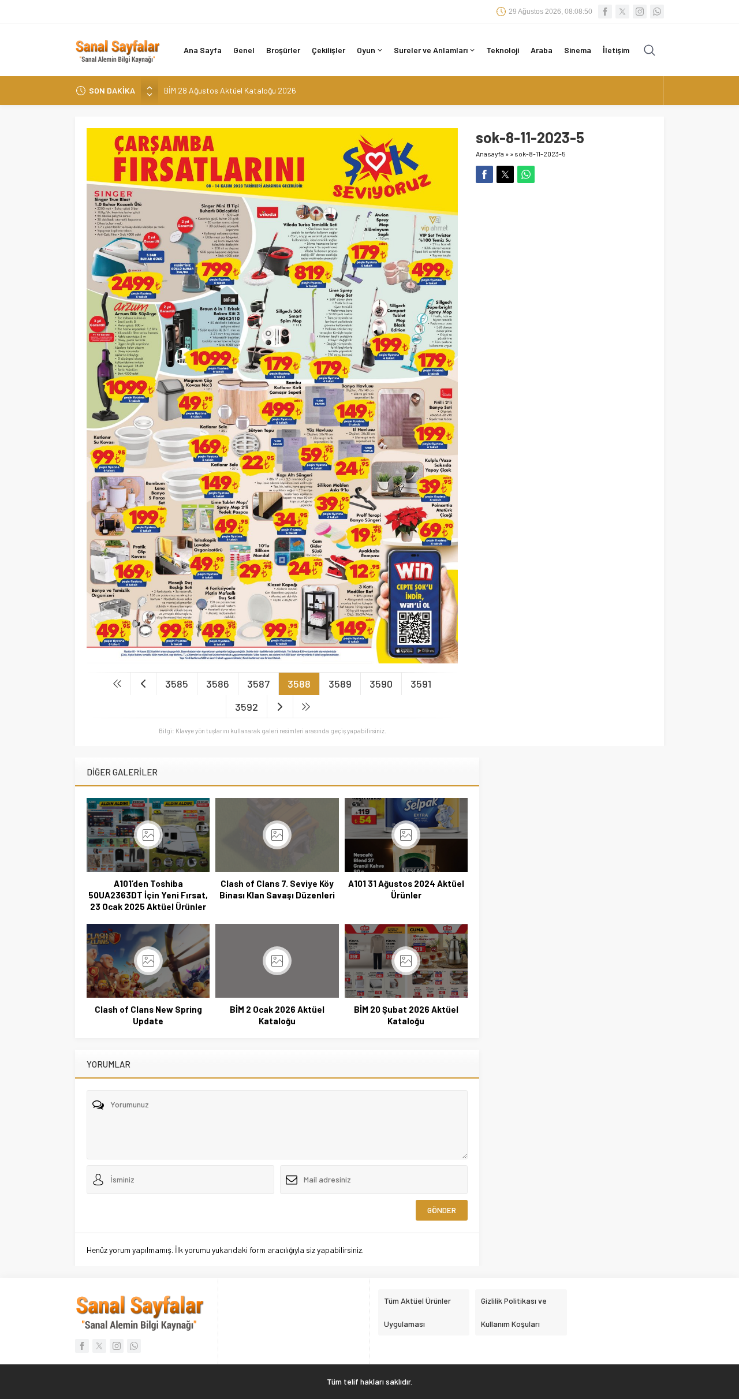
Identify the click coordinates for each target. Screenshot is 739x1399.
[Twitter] (622, 11)
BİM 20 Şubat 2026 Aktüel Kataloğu (406, 1015)
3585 (176, 683)
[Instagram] (640, 11)
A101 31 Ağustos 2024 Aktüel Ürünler (406, 889)
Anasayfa (490, 154)
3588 (299, 683)
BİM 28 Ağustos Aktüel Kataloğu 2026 (230, 90)
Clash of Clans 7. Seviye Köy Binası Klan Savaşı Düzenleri (277, 889)
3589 (340, 683)
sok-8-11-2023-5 (540, 154)
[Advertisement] (564, 264)
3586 (217, 683)
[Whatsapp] (657, 11)
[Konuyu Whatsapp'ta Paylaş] (526, 174)
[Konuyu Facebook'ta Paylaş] (484, 174)
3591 (420, 683)
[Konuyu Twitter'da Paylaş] (505, 174)
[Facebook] (605, 11)
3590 (381, 683)
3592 (246, 706)
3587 (258, 683)
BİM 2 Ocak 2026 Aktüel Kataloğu (277, 1015)
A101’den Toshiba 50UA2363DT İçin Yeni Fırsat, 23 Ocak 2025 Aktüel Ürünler (148, 895)
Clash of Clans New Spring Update (148, 1015)
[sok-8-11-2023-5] (272, 658)
